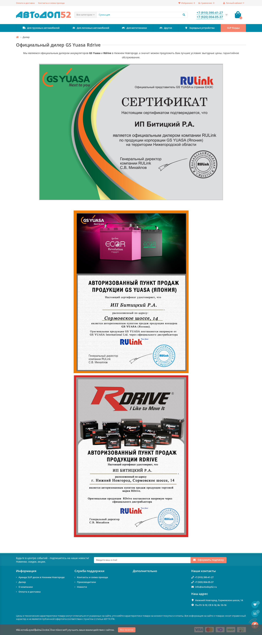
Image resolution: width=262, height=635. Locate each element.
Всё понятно (126, 629)
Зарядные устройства (202, 27)
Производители (86, 582)
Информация (26, 571)
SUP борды (233, 27)
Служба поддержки (89, 571)
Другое (168, 27)
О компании (26, 586)
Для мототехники (137, 27)
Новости (82, 586)
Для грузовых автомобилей (43, 27)
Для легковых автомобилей (93, 27)
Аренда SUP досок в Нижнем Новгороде (42, 577)
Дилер (22, 582)
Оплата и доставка (25, 3)
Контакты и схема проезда (51, 3)
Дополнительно (145, 571)
